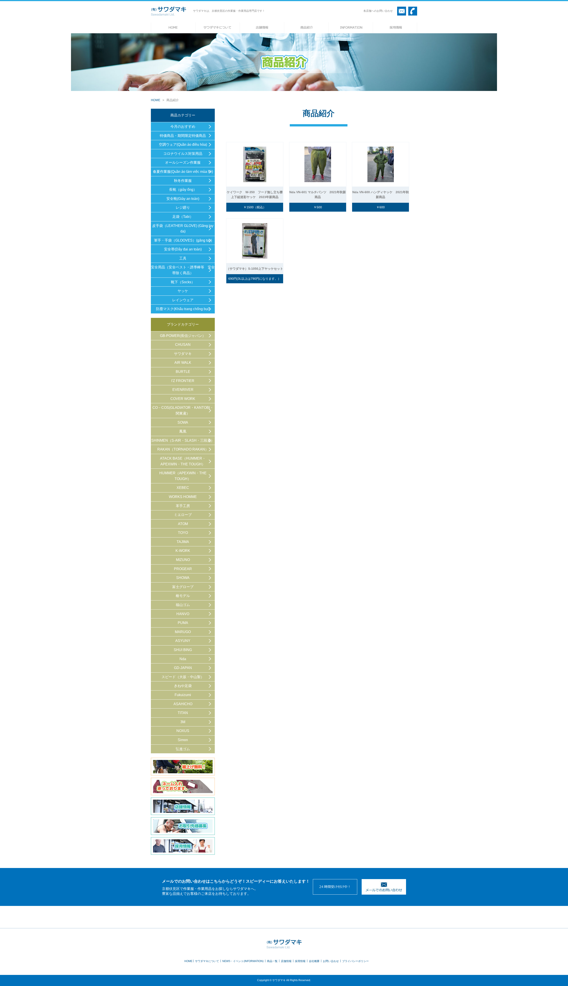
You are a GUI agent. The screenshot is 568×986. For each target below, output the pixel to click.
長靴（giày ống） (183, 189)
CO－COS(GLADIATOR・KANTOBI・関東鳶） (182, 410)
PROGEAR (183, 569)
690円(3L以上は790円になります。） (254, 278)
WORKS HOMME (183, 497)
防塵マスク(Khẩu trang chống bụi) (183, 309)
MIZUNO (183, 560)
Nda (182, 659)
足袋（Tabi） (182, 216)
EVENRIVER (182, 390)
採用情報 (300, 961)
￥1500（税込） (254, 207)
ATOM (183, 524)
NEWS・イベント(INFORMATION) (243, 961)
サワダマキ (183, 354)
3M (182, 722)
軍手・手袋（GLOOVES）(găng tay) (183, 240)
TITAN (183, 713)
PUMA (183, 623)
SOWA (183, 422)
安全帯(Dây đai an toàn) (183, 249)
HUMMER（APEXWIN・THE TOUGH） (183, 476)
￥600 (380, 207)
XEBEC (183, 488)
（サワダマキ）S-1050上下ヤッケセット (254, 268)
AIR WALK (182, 362)
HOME (155, 100)
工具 (182, 258)
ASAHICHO (183, 704)
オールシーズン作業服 (183, 162)
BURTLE (183, 372)
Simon (183, 740)
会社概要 (314, 961)
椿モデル (183, 596)
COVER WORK (182, 399)
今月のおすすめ (182, 126)
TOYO (183, 533)
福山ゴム (183, 605)
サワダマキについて (207, 961)
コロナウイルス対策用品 (182, 153)
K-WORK (183, 551)
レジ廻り (183, 207)
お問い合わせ (331, 961)
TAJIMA (183, 542)
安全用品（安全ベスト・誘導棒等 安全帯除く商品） (183, 270)
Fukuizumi (183, 695)
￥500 (318, 207)
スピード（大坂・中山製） (183, 677)
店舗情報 (286, 961)
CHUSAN (183, 344)
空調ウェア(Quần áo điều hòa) (183, 144)
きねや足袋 (183, 686)
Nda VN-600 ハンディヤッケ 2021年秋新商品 (380, 194)
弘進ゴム (183, 749)
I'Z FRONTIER (182, 381)
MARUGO (183, 632)
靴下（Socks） (183, 282)
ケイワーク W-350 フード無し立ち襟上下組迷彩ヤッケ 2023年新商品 (255, 194)
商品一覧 (272, 961)
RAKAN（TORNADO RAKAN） (183, 449)
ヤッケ (183, 291)
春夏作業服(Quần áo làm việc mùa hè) (183, 171)
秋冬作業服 (183, 181)
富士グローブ (182, 587)
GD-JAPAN (183, 668)
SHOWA (182, 578)
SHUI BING (183, 650)
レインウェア (182, 300)
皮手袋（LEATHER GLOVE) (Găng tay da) (182, 228)
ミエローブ (183, 515)
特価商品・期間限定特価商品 (183, 136)
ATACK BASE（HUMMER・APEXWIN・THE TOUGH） (183, 461)
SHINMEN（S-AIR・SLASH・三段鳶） (182, 440)
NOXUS (182, 731)
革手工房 (183, 506)
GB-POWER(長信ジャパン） (183, 336)
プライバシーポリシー (355, 961)
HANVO (182, 614)
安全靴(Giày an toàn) (182, 199)
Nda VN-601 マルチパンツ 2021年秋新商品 (317, 194)
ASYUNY (182, 641)
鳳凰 (182, 431)
